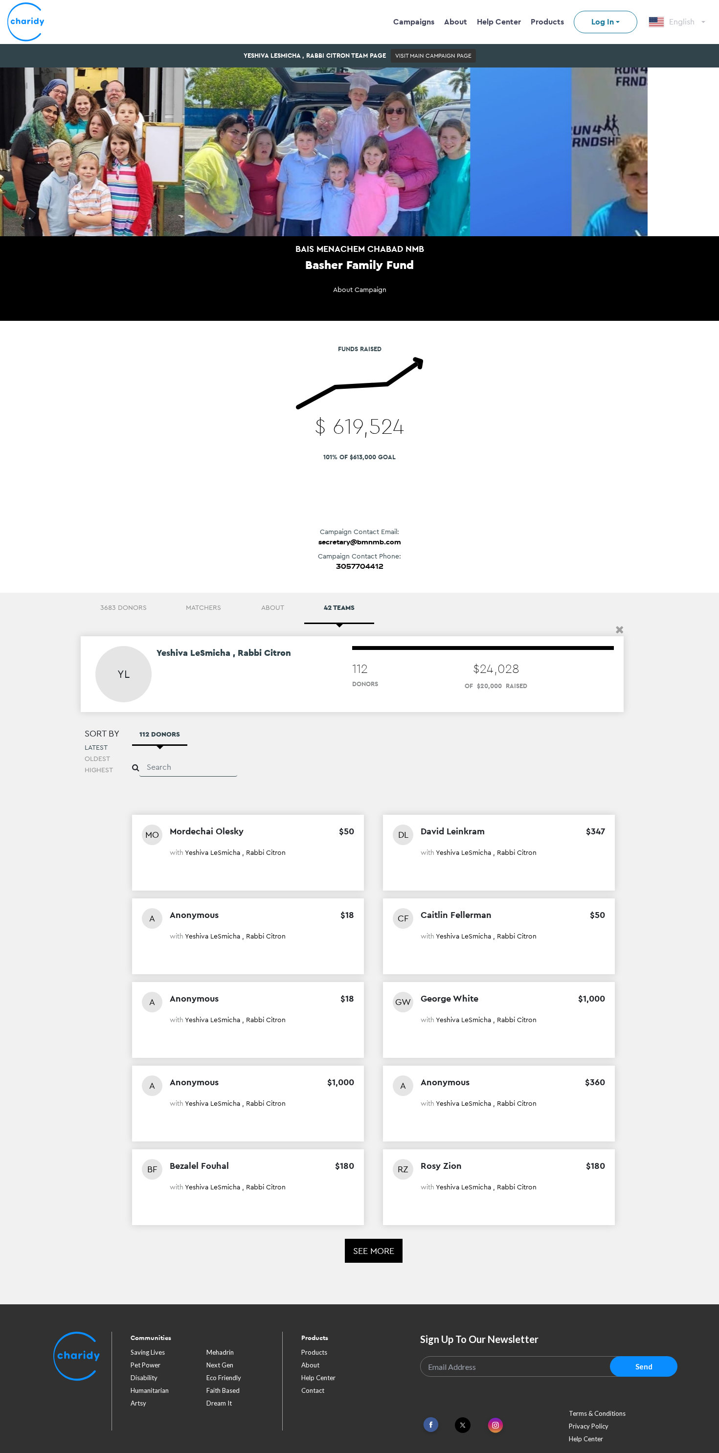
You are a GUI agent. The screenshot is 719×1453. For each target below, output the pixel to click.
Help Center (499, 22)
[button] (619, 630)
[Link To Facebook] (431, 1425)
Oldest (97, 758)
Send (643, 1366)
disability (144, 1378)
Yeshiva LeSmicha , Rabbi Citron (235, 852)
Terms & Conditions (597, 1413)
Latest (96, 747)
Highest (99, 769)
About (455, 22)
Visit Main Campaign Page (433, 56)
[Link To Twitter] (463, 1425)
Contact (312, 1390)
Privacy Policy (588, 1426)
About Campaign (359, 289)
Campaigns (413, 22)
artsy (138, 1403)
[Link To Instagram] (495, 1426)
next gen (219, 1365)
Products (547, 22)
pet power (145, 1365)
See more (373, 1250)
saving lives (148, 1352)
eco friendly (223, 1378)
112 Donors (159, 734)
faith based (223, 1390)
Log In (602, 22)
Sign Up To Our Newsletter (479, 1339)
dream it (219, 1403)
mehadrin (220, 1352)
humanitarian (150, 1390)
